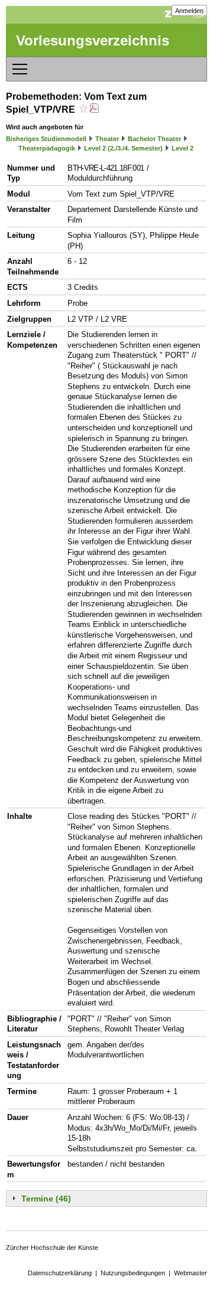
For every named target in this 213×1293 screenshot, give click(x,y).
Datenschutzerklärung (60, 1272)
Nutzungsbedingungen (133, 1272)
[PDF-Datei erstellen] (94, 110)
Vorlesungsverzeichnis (92, 40)
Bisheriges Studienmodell (46, 138)
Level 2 (182, 148)
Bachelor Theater (154, 138)
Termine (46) (46, 1198)
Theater (107, 138)
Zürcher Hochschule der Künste (52, 1247)
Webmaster (190, 1272)
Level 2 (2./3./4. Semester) (123, 148)
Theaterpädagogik (46, 148)
